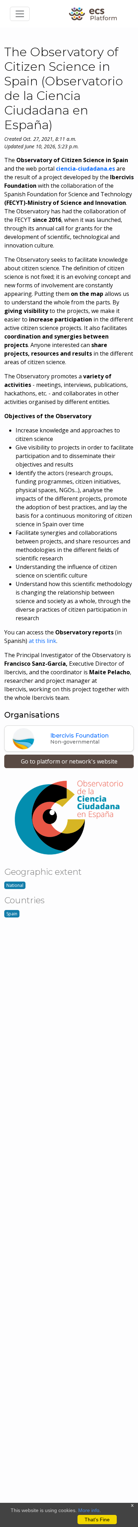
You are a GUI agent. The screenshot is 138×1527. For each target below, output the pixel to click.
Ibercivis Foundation (79, 735)
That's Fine (97, 1519)
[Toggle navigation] (20, 14)
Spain (11, 914)
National (14, 885)
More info (88, 1510)
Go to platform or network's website (69, 761)
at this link (42, 641)
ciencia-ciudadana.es (85, 168)
